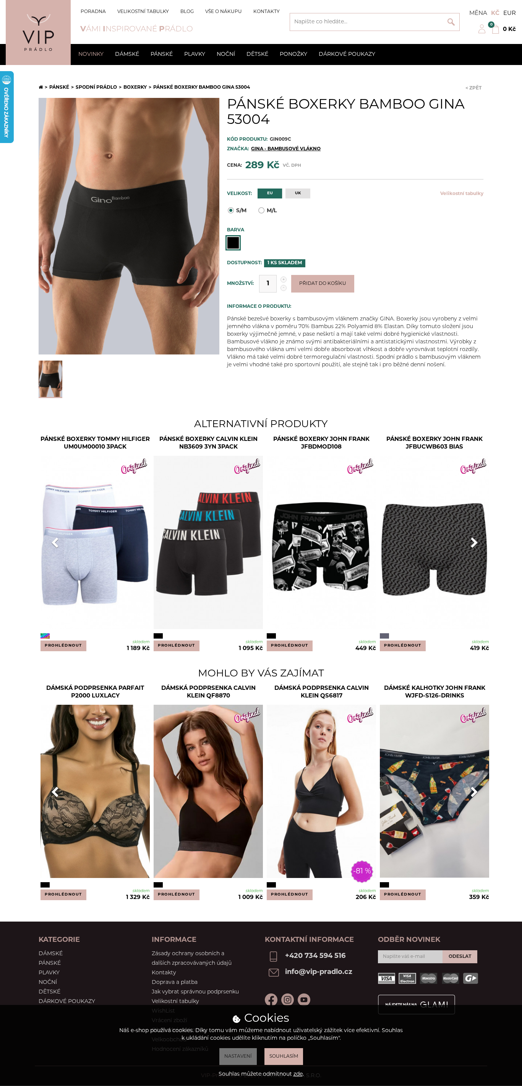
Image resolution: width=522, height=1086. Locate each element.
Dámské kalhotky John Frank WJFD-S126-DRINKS (434, 692)
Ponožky (293, 54)
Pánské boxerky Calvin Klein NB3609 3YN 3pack (208, 443)
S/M (241, 211)
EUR (509, 13)
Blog (187, 12)
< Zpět (473, 88)
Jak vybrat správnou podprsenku (195, 992)
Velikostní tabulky (143, 12)
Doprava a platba (175, 982)
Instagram (287, 999)
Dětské (257, 54)
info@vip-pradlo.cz (318, 972)
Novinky (91, 54)
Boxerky (135, 87)
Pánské (162, 54)
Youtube (304, 999)
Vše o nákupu (223, 12)
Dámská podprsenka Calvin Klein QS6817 (321, 692)
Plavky (194, 54)
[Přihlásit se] (481, 32)
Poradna (93, 12)
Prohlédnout (63, 646)
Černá (233, 243)
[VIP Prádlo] (38, 32)
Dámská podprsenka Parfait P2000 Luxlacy (95, 692)
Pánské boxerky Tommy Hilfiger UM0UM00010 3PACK (95, 443)
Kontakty (266, 12)
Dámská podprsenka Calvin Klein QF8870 (208, 692)
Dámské (127, 54)
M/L (272, 211)
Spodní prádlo (96, 87)
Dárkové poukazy (347, 54)
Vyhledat (451, 22)
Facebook (271, 999)
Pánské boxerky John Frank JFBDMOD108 (321, 443)
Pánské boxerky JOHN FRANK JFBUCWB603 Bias (434, 443)
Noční (226, 54)
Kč (495, 13)
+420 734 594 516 (315, 956)
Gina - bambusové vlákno (286, 149)
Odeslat (460, 956)
